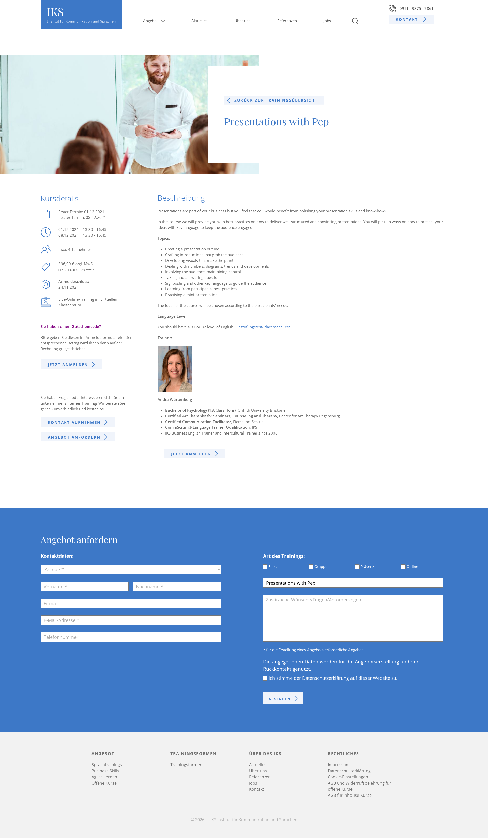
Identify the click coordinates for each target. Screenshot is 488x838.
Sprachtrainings (107, 765)
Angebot (150, 20)
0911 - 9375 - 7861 (416, 8)
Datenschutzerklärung (349, 771)
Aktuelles (199, 20)
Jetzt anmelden (68, 364)
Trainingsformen (186, 765)
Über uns (242, 20)
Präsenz (367, 566)
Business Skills (105, 771)
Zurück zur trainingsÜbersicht (276, 100)
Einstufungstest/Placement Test (262, 326)
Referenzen (287, 20)
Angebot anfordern (74, 437)
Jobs (327, 20)
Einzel (273, 566)
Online (412, 566)
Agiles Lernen (104, 777)
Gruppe (320, 566)
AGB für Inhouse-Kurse (350, 795)
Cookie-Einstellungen (348, 777)
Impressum (339, 765)
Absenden (280, 699)
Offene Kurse (104, 783)
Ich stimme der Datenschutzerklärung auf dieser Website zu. (333, 678)
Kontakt (408, 19)
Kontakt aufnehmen (74, 422)
